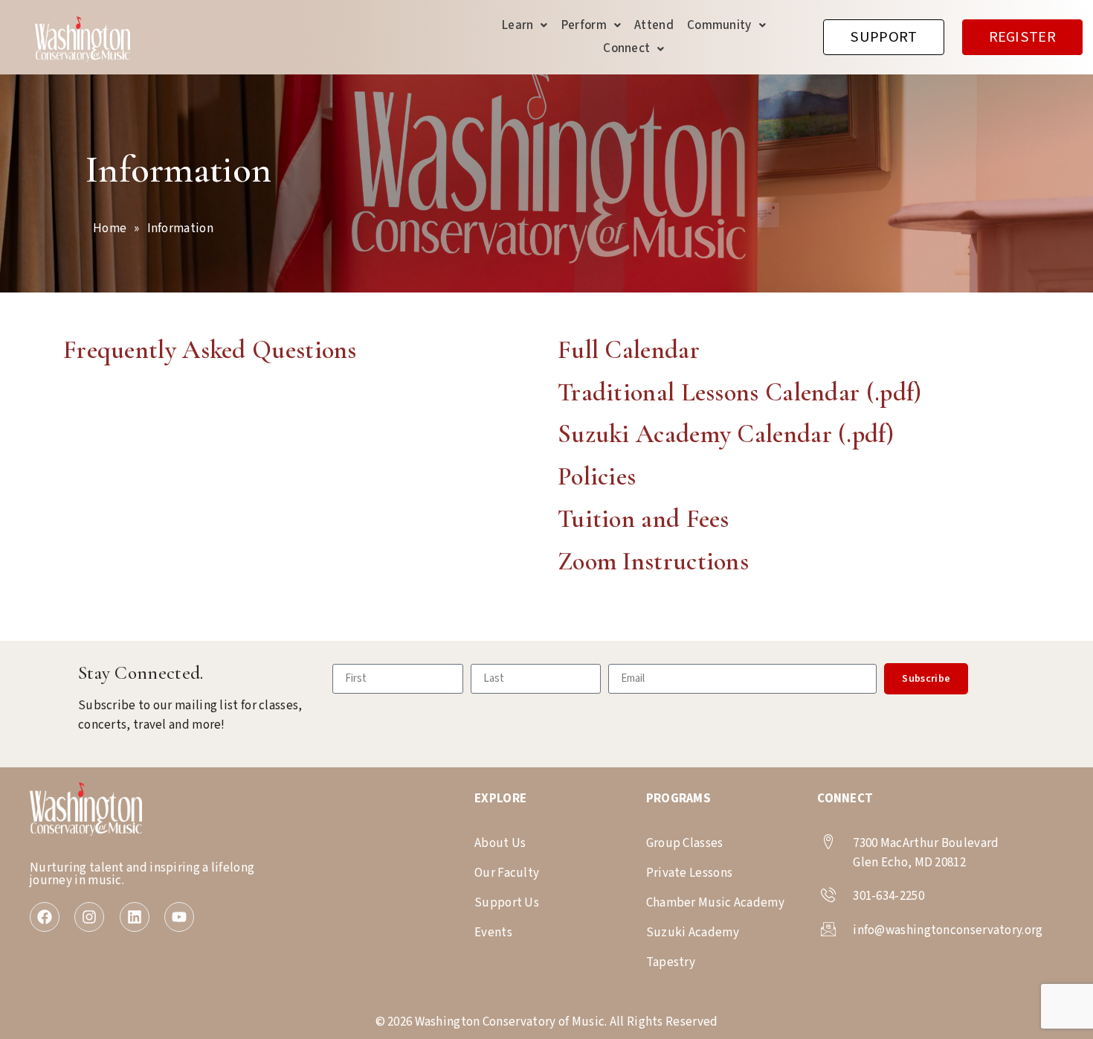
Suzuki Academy (692, 933)
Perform (584, 25)
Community (719, 25)
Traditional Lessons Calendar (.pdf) (740, 392)
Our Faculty (506, 873)
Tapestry (670, 962)
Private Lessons (689, 873)
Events (493, 933)
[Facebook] (44, 917)
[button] (525, 25)
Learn (518, 25)
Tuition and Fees (643, 519)
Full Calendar (629, 350)
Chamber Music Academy (715, 903)
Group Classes (684, 843)
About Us (500, 843)
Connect (626, 48)
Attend (654, 25)
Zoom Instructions (653, 561)
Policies (597, 476)
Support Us (506, 903)
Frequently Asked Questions (210, 350)
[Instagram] (89, 917)
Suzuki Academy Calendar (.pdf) (726, 434)
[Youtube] (179, 917)
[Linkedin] (134, 917)
